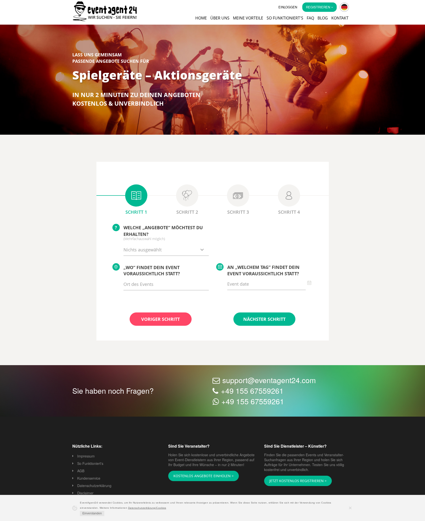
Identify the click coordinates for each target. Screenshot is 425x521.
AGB (80, 471)
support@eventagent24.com (269, 380)
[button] (344, 7)
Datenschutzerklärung (94, 486)
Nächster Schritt (264, 319)
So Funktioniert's (90, 463)
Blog (323, 18)
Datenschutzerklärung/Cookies (147, 507)
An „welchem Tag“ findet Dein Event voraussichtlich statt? (263, 271)
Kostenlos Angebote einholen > (200, 476)
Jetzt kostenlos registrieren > (294, 481)
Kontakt (340, 18)
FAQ (310, 18)
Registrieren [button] (318, 7)
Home (201, 18)
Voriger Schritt (160, 319)
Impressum (86, 456)
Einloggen (287, 7)
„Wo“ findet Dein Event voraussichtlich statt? (151, 271)
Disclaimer (85, 493)
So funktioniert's (285, 18)
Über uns (219, 18)
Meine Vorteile (248, 18)
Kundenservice (88, 478)
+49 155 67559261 (252, 391)
